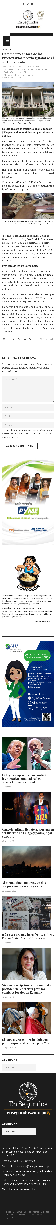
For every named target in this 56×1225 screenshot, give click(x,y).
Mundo (36, 1212)
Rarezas (39, 1215)
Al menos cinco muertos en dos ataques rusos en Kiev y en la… (24, 884)
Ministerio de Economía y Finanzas (19, 75)
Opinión (22, 1215)
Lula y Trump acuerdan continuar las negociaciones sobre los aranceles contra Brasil (26, 778)
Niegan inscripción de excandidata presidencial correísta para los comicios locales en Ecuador (26, 988)
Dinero (27, 72)
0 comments (48, 339)
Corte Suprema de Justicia (35, 69)
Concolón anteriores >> (43, 621)
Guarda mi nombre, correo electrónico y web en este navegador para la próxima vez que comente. (27, 433)
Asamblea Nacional (12, 69)
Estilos (31, 1215)
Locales (7, 49)
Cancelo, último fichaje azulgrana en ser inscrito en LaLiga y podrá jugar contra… (28, 833)
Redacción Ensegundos (12, 67)
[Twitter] (28, 4)
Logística (9, 1217)
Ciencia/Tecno (11, 1215)
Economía (17, 1212)
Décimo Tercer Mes (12, 72)
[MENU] (6, 41)
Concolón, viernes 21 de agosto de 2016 (21, 608)
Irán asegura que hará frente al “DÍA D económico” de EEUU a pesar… (28, 936)
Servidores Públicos (12, 78)
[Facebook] (23, 4)
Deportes (45, 1212)
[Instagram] (32, 4)
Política (8, 1212)
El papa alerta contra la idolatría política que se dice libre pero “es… (26, 1041)
